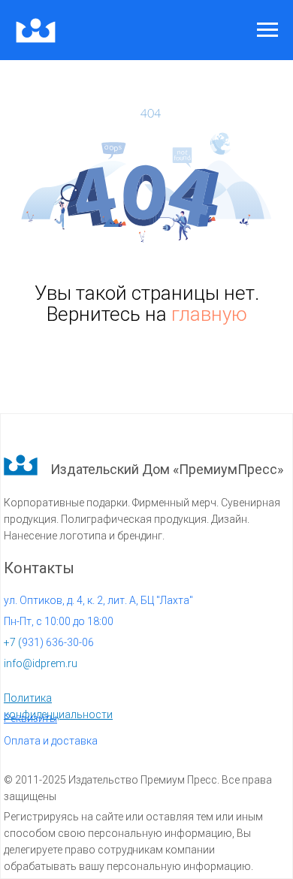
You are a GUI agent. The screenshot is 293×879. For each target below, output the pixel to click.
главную (209, 314)
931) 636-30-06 (49, 642)
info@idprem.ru (40, 663)
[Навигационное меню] (267, 30)
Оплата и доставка (51, 741)
